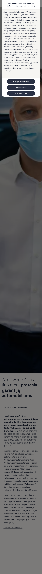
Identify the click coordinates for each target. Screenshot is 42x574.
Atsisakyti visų (21, 93)
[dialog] (21, 287)
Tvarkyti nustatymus (21, 82)
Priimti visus (21, 87)
